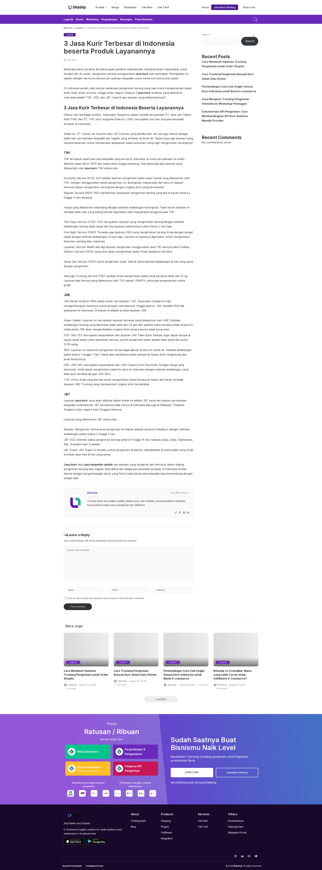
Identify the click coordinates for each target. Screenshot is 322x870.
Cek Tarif (203, 826)
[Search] (255, 19)
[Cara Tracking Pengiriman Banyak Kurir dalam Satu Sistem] (136, 649)
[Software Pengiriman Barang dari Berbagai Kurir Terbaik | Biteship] (75, 815)
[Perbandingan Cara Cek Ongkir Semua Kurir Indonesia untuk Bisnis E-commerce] (186, 649)
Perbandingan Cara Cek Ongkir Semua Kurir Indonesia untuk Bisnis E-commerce (184, 674)
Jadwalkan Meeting (224, 7)
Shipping (166, 820)
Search (205, 34)
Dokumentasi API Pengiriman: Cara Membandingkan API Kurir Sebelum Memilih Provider (225, 116)
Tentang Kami (138, 820)
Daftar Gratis (192, 772)
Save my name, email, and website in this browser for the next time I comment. (105, 598)
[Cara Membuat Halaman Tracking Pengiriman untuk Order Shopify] (86, 649)
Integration (167, 838)
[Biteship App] (74, 841)
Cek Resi (203, 820)
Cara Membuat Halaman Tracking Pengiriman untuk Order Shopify (86, 674)
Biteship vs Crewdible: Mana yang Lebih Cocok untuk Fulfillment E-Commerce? (232, 674)
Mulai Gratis (249, 7)
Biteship (92, 492)
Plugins (165, 826)
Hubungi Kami (235, 826)
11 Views (204, 685)
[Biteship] (77, 7)
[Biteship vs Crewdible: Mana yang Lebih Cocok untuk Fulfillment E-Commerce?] (235, 649)
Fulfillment (166, 832)
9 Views (73, 689)
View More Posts (178, 493)
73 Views (223, 689)
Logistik (70, 34)
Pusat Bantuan (236, 820)
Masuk (205, 7)
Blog (133, 826)
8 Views (123, 685)
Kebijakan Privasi (237, 832)
